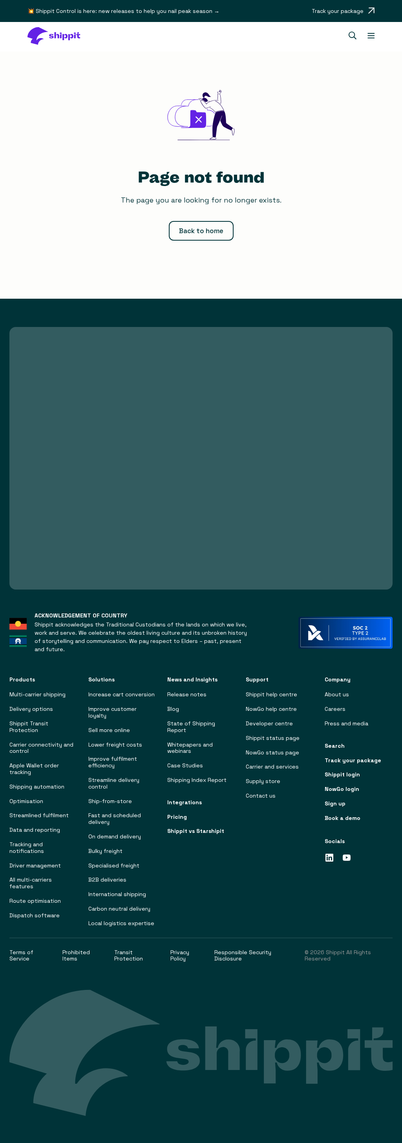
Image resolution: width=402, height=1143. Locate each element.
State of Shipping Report (191, 727)
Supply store (263, 781)
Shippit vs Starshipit (195, 831)
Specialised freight (113, 865)
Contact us (261, 795)
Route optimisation (35, 901)
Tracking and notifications (26, 848)
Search (335, 746)
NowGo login (342, 789)
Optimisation (26, 801)
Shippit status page (273, 738)
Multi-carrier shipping (37, 694)
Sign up (335, 803)
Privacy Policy (179, 955)
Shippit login (342, 774)
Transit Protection (128, 955)
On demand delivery (114, 836)
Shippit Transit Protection (28, 727)
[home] (57, 37)
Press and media (346, 723)
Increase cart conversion (121, 694)
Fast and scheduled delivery (114, 818)
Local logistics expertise (121, 923)
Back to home (201, 230)
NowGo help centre (271, 709)
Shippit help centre (271, 694)
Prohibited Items (76, 955)
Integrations (184, 802)
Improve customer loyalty (112, 712)
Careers (335, 709)
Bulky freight (105, 851)
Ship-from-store (110, 801)
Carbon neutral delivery (119, 909)
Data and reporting (34, 830)
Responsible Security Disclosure (242, 955)
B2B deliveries (107, 879)
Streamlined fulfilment (39, 815)
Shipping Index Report (197, 780)
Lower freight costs (115, 744)
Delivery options (31, 709)
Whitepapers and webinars (190, 748)
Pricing (177, 817)
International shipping (117, 894)
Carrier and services (272, 766)
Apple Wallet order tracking (34, 769)
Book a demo (342, 818)
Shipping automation (36, 786)
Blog (173, 709)
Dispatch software (34, 915)
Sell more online (109, 730)
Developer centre (269, 723)
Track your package (353, 760)
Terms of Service (21, 955)
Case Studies (185, 765)
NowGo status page (272, 752)
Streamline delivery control (113, 783)
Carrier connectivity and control (41, 748)
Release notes (186, 694)
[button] (351, 36)
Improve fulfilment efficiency (112, 762)
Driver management (35, 865)
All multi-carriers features (30, 883)
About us (337, 694)
